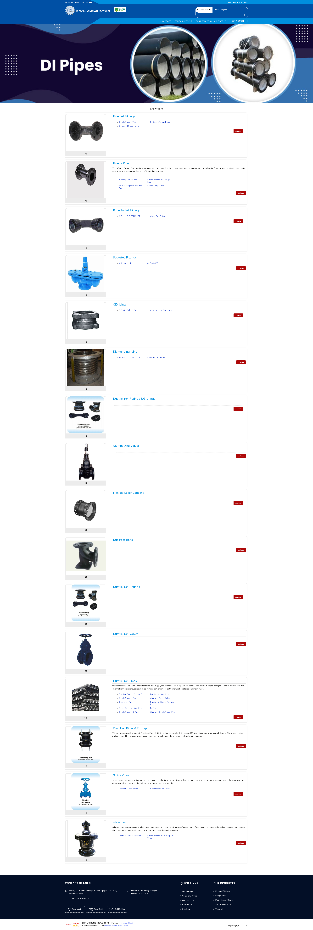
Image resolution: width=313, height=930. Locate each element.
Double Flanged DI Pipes (129, 712)
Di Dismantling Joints (156, 357)
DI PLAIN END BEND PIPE (129, 216)
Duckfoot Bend (123, 540)
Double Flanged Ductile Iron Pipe (130, 186)
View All (219, 909)
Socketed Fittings (125, 257)
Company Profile (183, 21)
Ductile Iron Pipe (126, 702)
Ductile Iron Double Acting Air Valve (160, 836)
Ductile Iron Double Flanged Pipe (162, 703)
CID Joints (119, 304)
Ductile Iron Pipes (125, 681)
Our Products (203, 21)
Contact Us (220, 21)
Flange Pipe (121, 163)
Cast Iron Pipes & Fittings (130, 728)
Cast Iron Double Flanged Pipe (132, 694)
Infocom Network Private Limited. (116, 926)
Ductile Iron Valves (125, 634)
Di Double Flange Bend (160, 122)
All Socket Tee (153, 263)
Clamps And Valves (126, 445)
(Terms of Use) (127, 923)
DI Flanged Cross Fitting (129, 126)
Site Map (186, 909)
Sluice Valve (121, 775)
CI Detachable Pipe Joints (161, 310)
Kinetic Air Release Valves (129, 835)
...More (238, 131)
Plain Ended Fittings (126, 210)
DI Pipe (153, 708)
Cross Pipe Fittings (158, 216)
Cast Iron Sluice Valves (128, 788)
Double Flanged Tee (127, 122)
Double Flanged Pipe (127, 698)
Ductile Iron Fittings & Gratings (134, 398)
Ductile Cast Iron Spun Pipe (130, 708)
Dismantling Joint (125, 351)
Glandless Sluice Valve (160, 788)
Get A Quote (238, 21)
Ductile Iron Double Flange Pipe (158, 180)
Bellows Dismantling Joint (129, 357)
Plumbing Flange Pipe (127, 179)
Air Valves (120, 822)
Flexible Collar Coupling (129, 492)
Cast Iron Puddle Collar (160, 698)
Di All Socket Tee (125, 263)
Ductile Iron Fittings (126, 587)
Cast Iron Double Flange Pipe (162, 712)
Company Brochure (237, 2)
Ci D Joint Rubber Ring (128, 310)
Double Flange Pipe (155, 185)
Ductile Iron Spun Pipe (159, 694)
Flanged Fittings (124, 116)
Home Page (165, 21)
